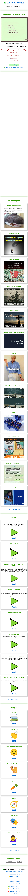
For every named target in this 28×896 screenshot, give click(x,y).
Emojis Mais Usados (14, 850)
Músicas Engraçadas (14, 891)
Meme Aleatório (14, 894)
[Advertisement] (14, 134)
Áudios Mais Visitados (14, 699)
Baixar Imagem (15, 65)
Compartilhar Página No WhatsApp (15, 67)
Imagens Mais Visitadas (14, 509)
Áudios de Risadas (14, 876)
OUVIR (14, 538)
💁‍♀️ (14, 839)
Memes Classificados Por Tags (15, 874)
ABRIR (14, 724)
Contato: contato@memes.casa (14, 871)
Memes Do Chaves (15, 881)
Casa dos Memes (15, 2)
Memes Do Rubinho (15, 879)
